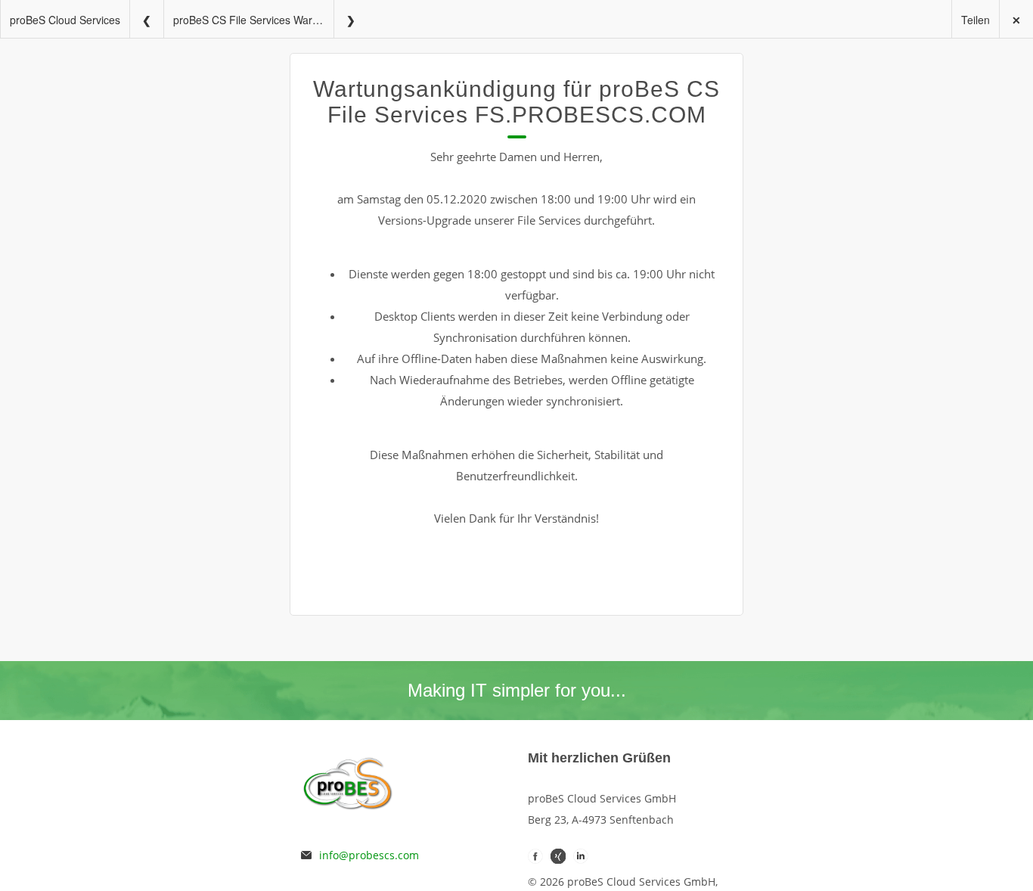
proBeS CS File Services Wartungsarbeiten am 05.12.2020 (253, 19)
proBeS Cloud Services (65, 19)
